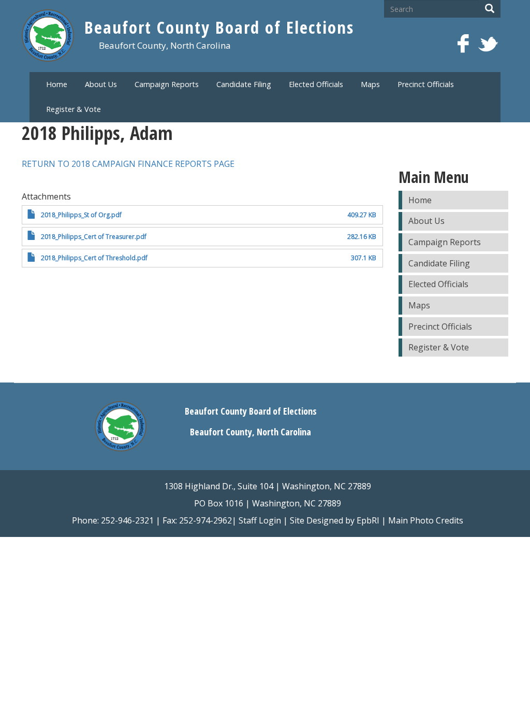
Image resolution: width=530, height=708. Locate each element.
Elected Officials (316, 84)
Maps (370, 84)
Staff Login (260, 520)
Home (56, 84)
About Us (101, 84)
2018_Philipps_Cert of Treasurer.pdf (93, 236)
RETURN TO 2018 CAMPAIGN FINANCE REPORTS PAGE (128, 163)
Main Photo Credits (425, 520)
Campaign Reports (167, 84)
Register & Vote (73, 109)
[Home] (53, 38)
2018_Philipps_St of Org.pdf (81, 214)
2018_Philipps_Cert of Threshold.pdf (94, 257)
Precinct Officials (426, 84)
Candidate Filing (243, 84)
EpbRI (368, 520)
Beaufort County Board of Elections (219, 27)
